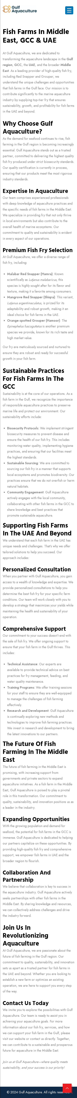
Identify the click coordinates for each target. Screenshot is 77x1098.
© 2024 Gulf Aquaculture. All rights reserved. (38, 1092)
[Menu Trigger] (69, 10)
